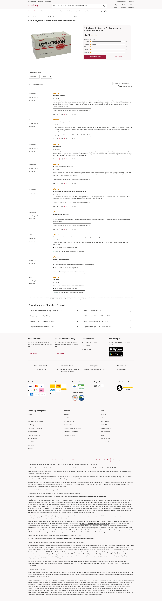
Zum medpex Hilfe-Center (89, 342)
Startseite (30, 16)
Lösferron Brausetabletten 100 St (43, 16)
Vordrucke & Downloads (71, 431)
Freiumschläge (104, 418)
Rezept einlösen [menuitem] (32, 11)
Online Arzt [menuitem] (42, 11)
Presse (43, 460)
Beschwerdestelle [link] (105, 428)
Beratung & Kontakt (121, 1)
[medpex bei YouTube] (102, 385)
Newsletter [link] (67, 418)
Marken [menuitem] (96, 11)
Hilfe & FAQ (103, 425)
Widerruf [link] (53, 460)
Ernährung (31, 425)
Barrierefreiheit (104, 442)
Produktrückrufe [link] (105, 431)
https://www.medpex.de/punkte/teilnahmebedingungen (76, 538)
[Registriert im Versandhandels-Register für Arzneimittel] (81, 387)
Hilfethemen (131, 1)
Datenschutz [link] (61, 460)
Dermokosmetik (32, 431)
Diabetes (30, 418)
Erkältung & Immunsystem (35, 421)
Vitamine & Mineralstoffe (35, 428)
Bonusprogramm (69, 421)
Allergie (30, 414)
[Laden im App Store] (121, 349)
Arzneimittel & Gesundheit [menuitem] (55, 11)
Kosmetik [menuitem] (77, 11)
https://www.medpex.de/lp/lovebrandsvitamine (94, 523)
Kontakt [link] (102, 435)
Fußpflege (31, 445)
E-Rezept (103, 414)
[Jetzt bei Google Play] (121, 354)
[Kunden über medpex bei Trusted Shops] (125, 388)
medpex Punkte (105, 438)
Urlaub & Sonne (32, 438)
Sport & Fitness (32, 442)
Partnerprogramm (69, 435)
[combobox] (79, 6)
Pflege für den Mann (34, 435)
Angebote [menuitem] (105, 11)
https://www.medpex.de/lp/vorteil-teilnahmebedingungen (88, 496)
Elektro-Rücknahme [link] (72, 460)
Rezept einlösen (68, 425)
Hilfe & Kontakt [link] (86, 346)
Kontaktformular (86, 349)
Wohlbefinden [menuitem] (69, 11)
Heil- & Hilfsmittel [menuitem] (87, 11)
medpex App (48, 1)
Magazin (40, 1)
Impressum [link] (89, 460)
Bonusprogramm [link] (32, 1)
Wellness (30, 449)
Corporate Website (34, 460)
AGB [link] (47, 460)
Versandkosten (104, 421)
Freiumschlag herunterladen (72, 428)
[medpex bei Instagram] (98, 385)
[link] (75, 398)
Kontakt (66, 414)
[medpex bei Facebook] (95, 385)
